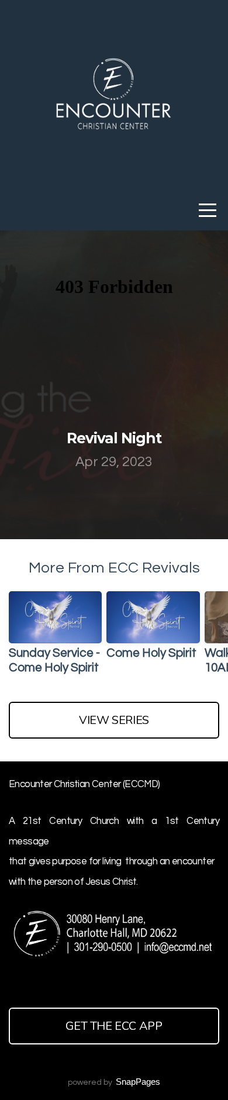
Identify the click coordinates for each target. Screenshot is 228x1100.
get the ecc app (113, 1026)
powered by (114, 1082)
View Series (114, 720)
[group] (55, 637)
